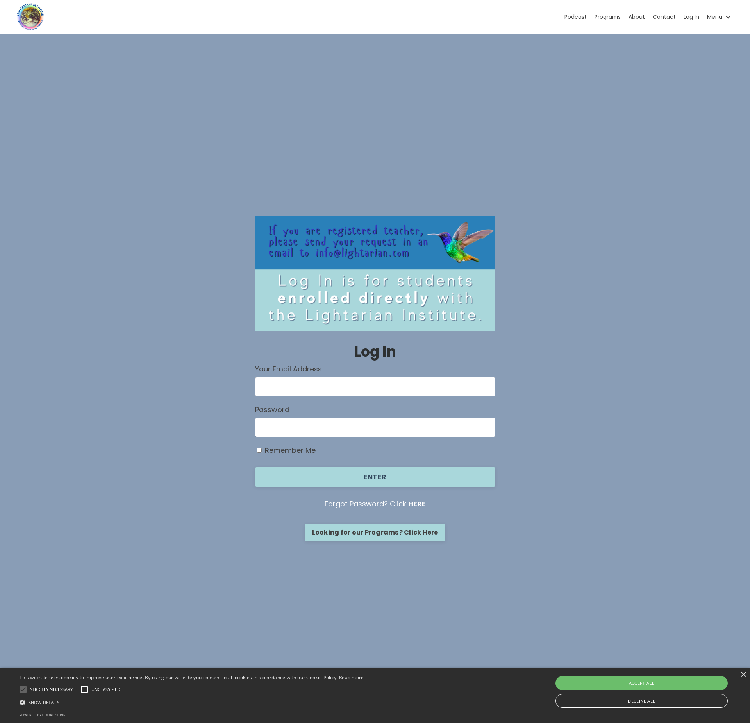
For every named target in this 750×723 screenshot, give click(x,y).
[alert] (375, 695)
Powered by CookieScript (43, 715)
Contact (664, 17)
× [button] (743, 675)
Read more (351, 677)
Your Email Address (288, 369)
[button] (192, 702)
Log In (691, 17)
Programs (608, 17)
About (637, 17)
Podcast (575, 17)
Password (272, 409)
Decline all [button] (641, 701)
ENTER (375, 477)
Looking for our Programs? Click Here (375, 532)
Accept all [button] (642, 683)
